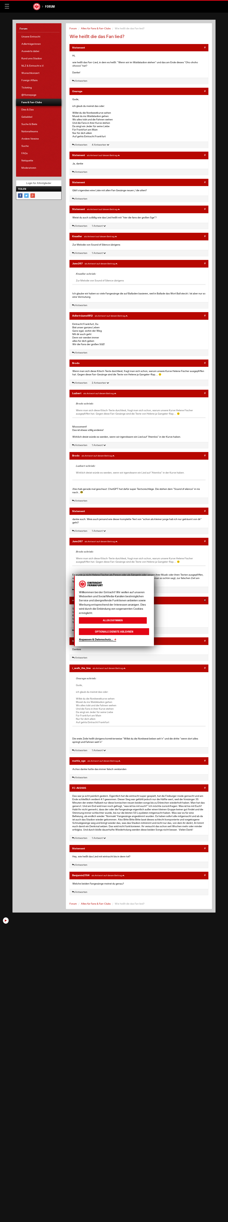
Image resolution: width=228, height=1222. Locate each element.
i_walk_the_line (81, 667)
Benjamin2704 (81, 875)
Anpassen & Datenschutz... (96, 639)
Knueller (77, 236)
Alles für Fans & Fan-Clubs (96, 28)
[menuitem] (38, 36)
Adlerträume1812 (82, 315)
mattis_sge (79, 760)
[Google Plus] (32, 195)
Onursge (77, 91)
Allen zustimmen (113, 620)
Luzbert (76, 393)
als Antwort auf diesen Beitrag (102, 155)
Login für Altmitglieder (38, 183)
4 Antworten (99, 144)
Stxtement (78, 47)
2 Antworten (99, 382)
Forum (50, 6)
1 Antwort (97, 225)
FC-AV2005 (79, 787)
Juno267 (77, 263)
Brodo (76, 362)
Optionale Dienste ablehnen (114, 631)
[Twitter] (26, 195)
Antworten (80, 80)
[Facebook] (20, 195)
